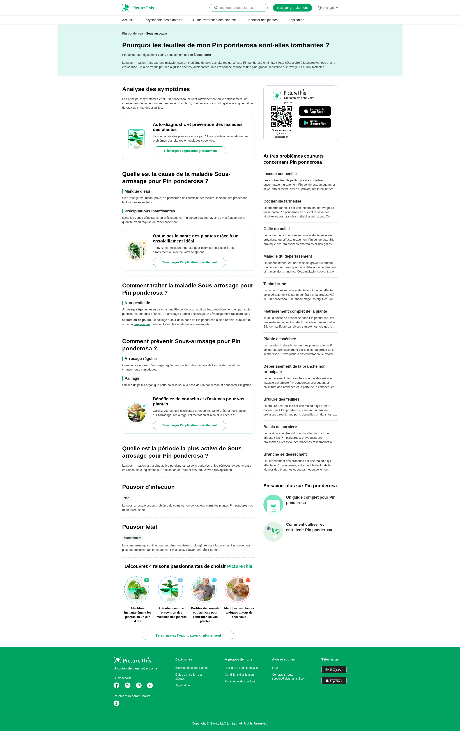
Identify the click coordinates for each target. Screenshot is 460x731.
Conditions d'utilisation (239, 674)
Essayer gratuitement (292, 8)
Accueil (127, 20)
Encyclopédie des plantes (191, 667)
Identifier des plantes (263, 20)
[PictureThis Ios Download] (315, 111)
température (142, 324)
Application (296, 20)
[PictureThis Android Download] (315, 123)
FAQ (275, 667)
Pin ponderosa (132, 33)
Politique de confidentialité (242, 667)
